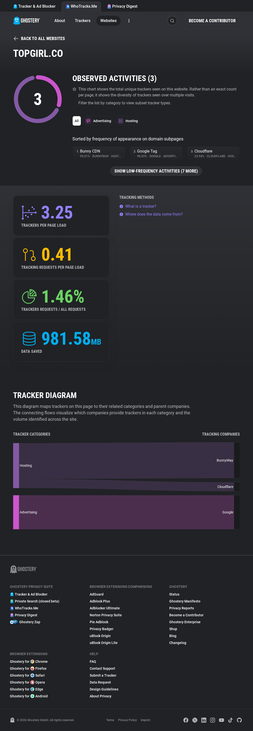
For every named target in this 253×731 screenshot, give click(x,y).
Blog (172, 636)
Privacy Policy (127, 720)
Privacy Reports (181, 608)
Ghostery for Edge (26, 689)
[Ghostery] (26, 21)
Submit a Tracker (103, 675)
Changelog (177, 643)
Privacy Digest (124, 6)
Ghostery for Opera (27, 682)
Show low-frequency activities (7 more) (156, 171)
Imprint (145, 720)
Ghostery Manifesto (184, 601)
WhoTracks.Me (84, 6)
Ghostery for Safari (27, 675)
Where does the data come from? (154, 214)
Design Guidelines (104, 689)
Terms (110, 720)
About (59, 20)
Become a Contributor (212, 20)
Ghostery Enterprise (185, 622)
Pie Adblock (99, 622)
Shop (173, 629)
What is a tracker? (140, 206)
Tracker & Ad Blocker (37, 6)
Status (174, 594)
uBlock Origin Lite (104, 643)
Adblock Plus (100, 601)
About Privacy (100, 696)
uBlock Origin (100, 636)
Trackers (82, 20)
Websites (108, 20)
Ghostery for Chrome (29, 662)
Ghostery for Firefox (28, 668)
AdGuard (97, 594)
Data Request (100, 682)
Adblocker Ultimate (105, 608)
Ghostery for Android (29, 696)
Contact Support (102, 668)
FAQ (93, 662)
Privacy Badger (101, 629)
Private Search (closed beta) (37, 601)
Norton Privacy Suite (106, 615)
